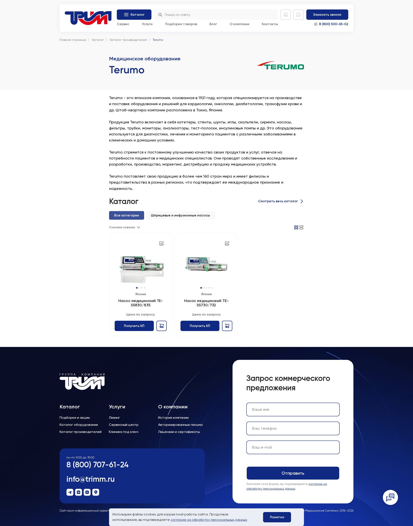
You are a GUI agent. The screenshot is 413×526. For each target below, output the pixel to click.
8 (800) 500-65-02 (333, 24)
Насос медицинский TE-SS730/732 (206, 303)
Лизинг (114, 418)
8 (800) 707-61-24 (97, 464)
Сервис (123, 24)
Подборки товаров (181, 24)
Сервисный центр (124, 425)
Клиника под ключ (123, 432)
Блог (213, 24)
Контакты (270, 24)
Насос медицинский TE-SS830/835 (140, 303)
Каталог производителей (81, 432)
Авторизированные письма (180, 425)
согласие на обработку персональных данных (209, 520)
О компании (239, 24)
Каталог (70, 407)
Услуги (147, 24)
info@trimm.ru (90, 479)
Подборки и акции (75, 418)
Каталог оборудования (79, 425)
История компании (173, 418)
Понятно (277, 517)
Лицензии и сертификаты (179, 432)
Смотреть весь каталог (278, 201)
